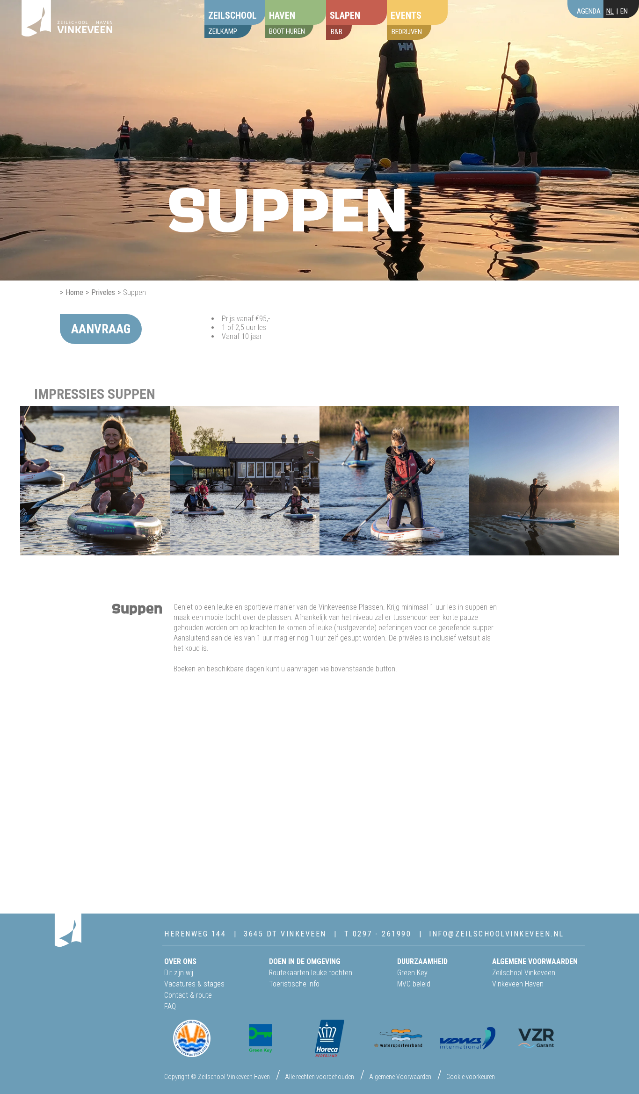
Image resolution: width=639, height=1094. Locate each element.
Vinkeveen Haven (518, 983)
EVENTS (406, 15)
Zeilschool (232, 15)
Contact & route (188, 995)
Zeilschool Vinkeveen (523, 972)
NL (610, 11)
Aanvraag (101, 329)
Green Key (412, 972)
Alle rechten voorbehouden (319, 1076)
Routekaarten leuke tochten (310, 972)
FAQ (170, 1006)
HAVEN (282, 15)
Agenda (589, 11)
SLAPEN (345, 15)
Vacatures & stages (194, 983)
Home (74, 292)
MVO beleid (413, 983)
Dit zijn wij (178, 972)
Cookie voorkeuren (470, 1076)
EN (624, 11)
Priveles (103, 292)
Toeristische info (294, 983)
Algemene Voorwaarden (400, 1076)
